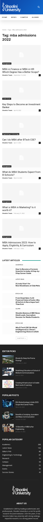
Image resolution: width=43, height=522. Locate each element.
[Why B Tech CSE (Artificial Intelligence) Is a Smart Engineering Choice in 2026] (8, 328)
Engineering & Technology (11, 134)
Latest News (20, 279)
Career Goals (6, 98)
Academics (19, 264)
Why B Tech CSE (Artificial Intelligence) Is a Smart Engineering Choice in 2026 (27, 329)
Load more (20, 338)
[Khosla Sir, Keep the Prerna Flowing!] (8, 359)
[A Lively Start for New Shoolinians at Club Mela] (8, 284)
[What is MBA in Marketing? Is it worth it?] (21, 193)
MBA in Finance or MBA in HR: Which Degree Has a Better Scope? (20, 70)
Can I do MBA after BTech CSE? (19, 139)
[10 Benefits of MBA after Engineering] (8, 428)
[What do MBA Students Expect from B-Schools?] (21, 157)
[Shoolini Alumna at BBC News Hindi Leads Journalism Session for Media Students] (8, 314)
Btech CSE (19, 293)
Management (7, 63)
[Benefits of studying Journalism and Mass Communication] (8, 415)
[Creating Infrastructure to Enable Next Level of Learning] (8, 384)
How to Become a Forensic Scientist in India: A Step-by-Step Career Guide (28, 271)
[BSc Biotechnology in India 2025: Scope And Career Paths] (8, 403)
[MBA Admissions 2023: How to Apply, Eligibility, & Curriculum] (21, 228)
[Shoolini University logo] (14, 7)
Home (4, 30)
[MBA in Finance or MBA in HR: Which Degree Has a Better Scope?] (21, 55)
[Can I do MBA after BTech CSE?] (21, 125)
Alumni (18, 308)
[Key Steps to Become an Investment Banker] (21, 90)
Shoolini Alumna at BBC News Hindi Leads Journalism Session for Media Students (28, 315)
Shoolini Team (7, 75)
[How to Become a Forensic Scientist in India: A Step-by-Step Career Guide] (8, 270)
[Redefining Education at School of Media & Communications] (8, 372)
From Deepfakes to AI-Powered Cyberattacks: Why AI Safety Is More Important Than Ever (28, 301)
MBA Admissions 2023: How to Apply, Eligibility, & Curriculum (19, 244)
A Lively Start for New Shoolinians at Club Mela (28, 285)
